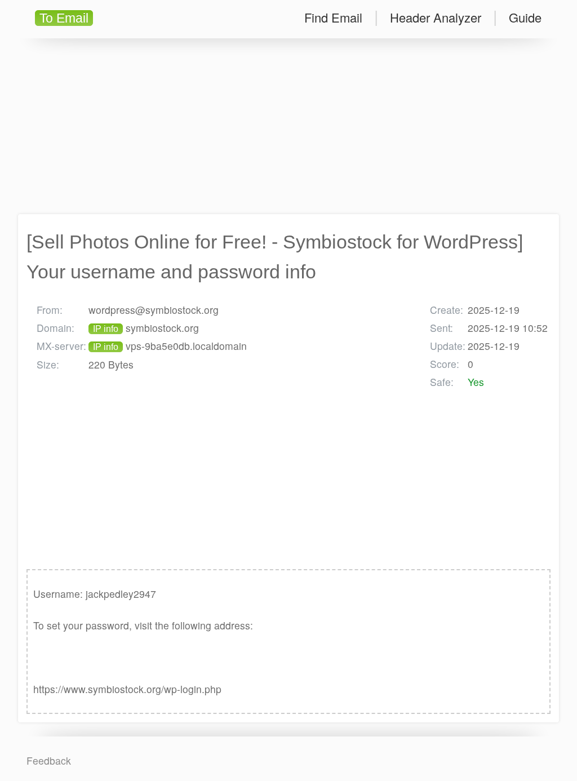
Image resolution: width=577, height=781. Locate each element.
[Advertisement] (288, 126)
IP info (105, 329)
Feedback (48, 760)
